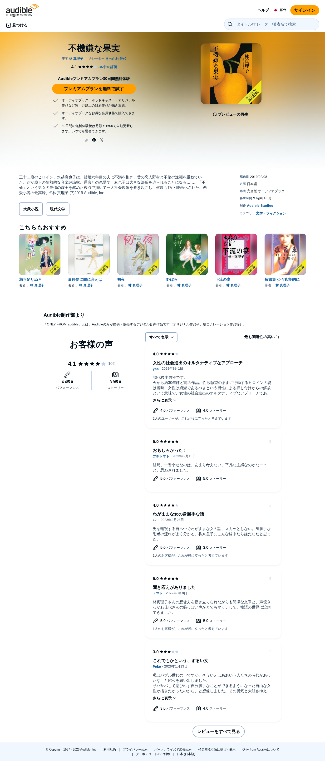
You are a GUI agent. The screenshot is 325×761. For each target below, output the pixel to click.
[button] (86, 140)
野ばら (172, 279)
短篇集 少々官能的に (282, 279)
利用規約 (110, 749)
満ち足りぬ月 (30, 279)
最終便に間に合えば (85, 279)
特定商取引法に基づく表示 (217, 749)
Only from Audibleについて (260, 749)
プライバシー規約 (135, 749)
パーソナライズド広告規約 (173, 749)
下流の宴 (223, 279)
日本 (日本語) (186, 754)
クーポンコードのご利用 (153, 754)
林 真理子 (37, 285)
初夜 (121, 279)
